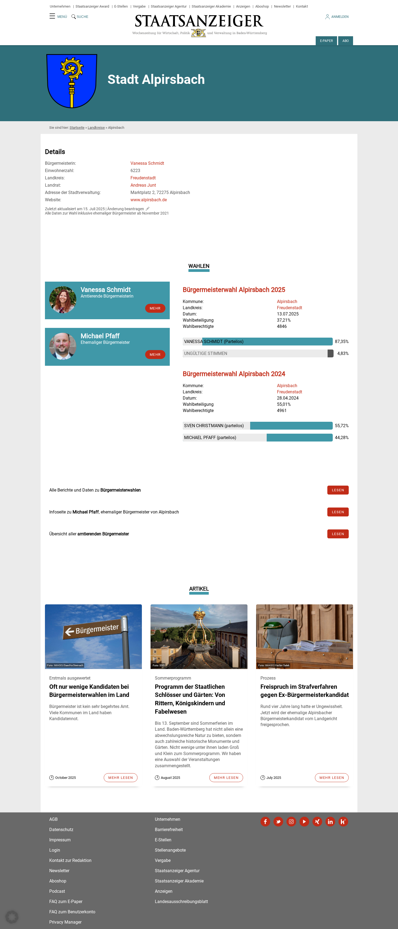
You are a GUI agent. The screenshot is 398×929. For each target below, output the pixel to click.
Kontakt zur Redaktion (70, 860)
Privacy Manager (65, 922)
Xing (317, 821)
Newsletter (282, 6)
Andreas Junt (143, 185)
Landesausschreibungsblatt (181, 901)
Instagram (291, 821)
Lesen (338, 490)
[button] (12, 917)
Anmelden (340, 17)
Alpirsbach (287, 301)
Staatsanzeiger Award (92, 6)
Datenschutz (61, 829)
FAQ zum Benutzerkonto (72, 911)
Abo (345, 41)
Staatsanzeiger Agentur (169, 6)
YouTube (304, 821)
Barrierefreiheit (169, 829)
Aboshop (262, 6)
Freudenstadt (143, 177)
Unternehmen (60, 6)
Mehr (155, 308)
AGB (53, 819)
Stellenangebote (170, 850)
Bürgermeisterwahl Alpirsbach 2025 (234, 290)
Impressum (60, 839)
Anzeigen (243, 6)
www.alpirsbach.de (149, 199)
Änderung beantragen (125, 209)
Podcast (57, 891)
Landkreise (96, 128)
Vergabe (139, 6)
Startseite (77, 128)
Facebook (265, 821)
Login (54, 850)
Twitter (278, 821)
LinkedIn (330, 821)
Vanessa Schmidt (147, 163)
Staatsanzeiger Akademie (211, 6)
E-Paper (326, 41)
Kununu (343, 821)
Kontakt (302, 6)
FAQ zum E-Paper (65, 901)
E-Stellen (121, 6)
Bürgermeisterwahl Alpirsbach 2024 (234, 374)
